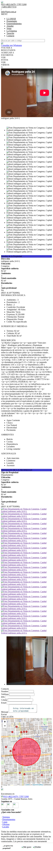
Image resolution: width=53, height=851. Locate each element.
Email (3, 703)
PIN (3, 697)
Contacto (10, 36)
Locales (5, 827)
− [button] (5, 726)
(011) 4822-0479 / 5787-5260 (16, 796)
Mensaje (4, 712)
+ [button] (5, 721)
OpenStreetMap (37, 784)
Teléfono (5, 694)
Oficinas (6, 824)
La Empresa (12, 31)
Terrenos (6, 817)
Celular (4, 700)
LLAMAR (11, 19)
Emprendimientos (14, 23)
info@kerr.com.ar (8, 12)
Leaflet (27, 784)
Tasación (10, 33)
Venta (9, 28)
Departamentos (8, 819)
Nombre (4, 691)
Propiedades (12, 21)
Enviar (4, 714)
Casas (4, 822)
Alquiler (10, 26)
